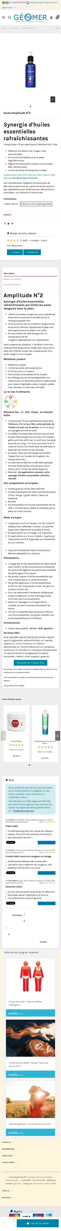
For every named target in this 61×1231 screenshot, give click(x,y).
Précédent (15, 915)
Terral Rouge (16, 741)
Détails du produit (12, 279)
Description (9, 273)
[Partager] (5, 223)
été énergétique (25, 437)
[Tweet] (8, 223)
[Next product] (58, 28)
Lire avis (15, 252)
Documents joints (12, 284)
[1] (8, 240)
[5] (20, 240)
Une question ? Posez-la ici (30, 662)
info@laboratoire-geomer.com (44, 2)
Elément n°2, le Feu (19, 424)
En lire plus (16, 1013)
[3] (14, 240)
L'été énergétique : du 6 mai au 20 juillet (30, 1124)
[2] (11, 240)
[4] (17, 240)
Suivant (45, 941)
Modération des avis (23, 810)
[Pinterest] (12, 223)
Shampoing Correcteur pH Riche (44, 742)
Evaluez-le (32, 252)
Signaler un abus (46, 842)
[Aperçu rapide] (16, 737)
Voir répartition (15, 245)
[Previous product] (56, 28)
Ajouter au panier (40, 1223)
